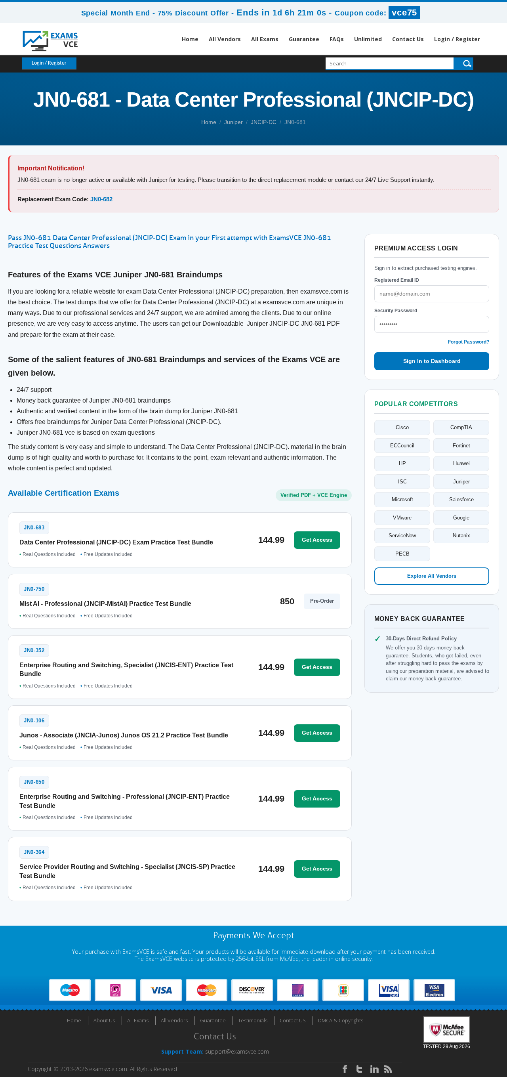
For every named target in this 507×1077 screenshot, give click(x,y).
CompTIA (461, 427)
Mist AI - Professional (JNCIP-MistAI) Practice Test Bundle (105, 603)
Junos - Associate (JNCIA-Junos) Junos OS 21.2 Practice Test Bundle (123, 735)
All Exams (264, 39)
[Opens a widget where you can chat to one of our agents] (452, 1031)
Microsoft (402, 499)
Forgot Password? (468, 342)
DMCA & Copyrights (340, 1020)
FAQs (337, 39)
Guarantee (304, 39)
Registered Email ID (396, 280)
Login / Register (457, 39)
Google (461, 518)
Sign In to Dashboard (432, 361)
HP (402, 463)
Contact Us (408, 39)
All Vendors (225, 39)
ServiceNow (402, 535)
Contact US (293, 1020)
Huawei (461, 463)
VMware (402, 518)
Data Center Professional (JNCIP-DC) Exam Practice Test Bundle (116, 542)
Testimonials (252, 1020)
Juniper (233, 122)
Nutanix (461, 535)
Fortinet (461, 446)
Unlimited (368, 39)
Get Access (317, 540)
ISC (402, 482)
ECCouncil (402, 446)
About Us (104, 1020)
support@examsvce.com (237, 1051)
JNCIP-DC (263, 122)
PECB (402, 554)
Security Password (395, 310)
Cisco (402, 427)
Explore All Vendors (431, 576)
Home (190, 39)
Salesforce (461, 499)
